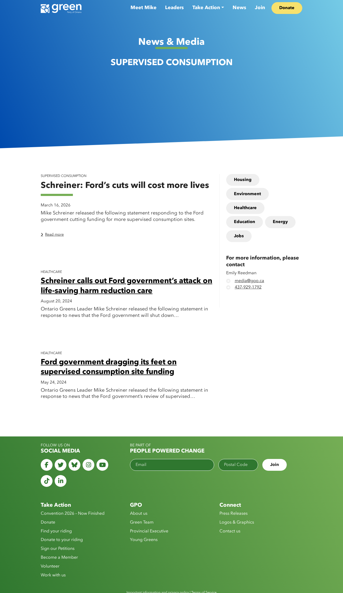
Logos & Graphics (236, 522)
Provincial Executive (149, 531)
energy (280, 222)
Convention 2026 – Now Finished (73, 514)
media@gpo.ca (249, 281)
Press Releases (233, 514)
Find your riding (56, 531)
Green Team (142, 522)
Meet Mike (143, 7)
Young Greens (144, 540)
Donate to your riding (62, 540)
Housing (243, 180)
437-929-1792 (248, 287)
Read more (54, 234)
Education (244, 222)
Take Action (206, 7)
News (239, 7)
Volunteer (50, 566)
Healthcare (245, 208)
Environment (247, 194)
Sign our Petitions (57, 549)
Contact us (229, 531)
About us (138, 514)
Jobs (239, 236)
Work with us (53, 575)
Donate (286, 8)
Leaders (174, 7)
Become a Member (59, 557)
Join (260, 7)
